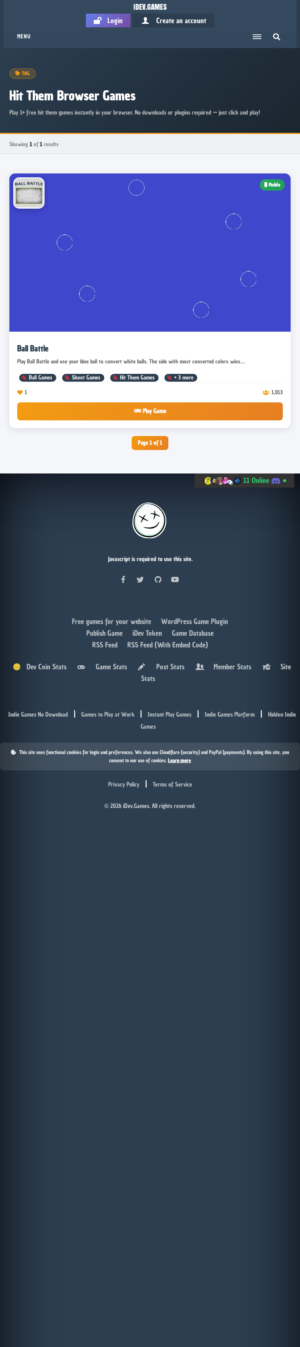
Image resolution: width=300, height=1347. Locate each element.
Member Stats (230, 667)
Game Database (193, 633)
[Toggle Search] (276, 37)
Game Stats (109, 667)
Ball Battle (32, 348)
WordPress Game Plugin (194, 621)
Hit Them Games (137, 377)
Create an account (178, 20)
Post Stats (168, 667)
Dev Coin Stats (43, 667)
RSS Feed (106, 645)
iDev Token (148, 633)
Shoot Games (86, 377)
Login (112, 20)
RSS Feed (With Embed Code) (167, 645)
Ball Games (40, 377)
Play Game (153, 411)
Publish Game (105, 633)
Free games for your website (112, 621)
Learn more (179, 760)
